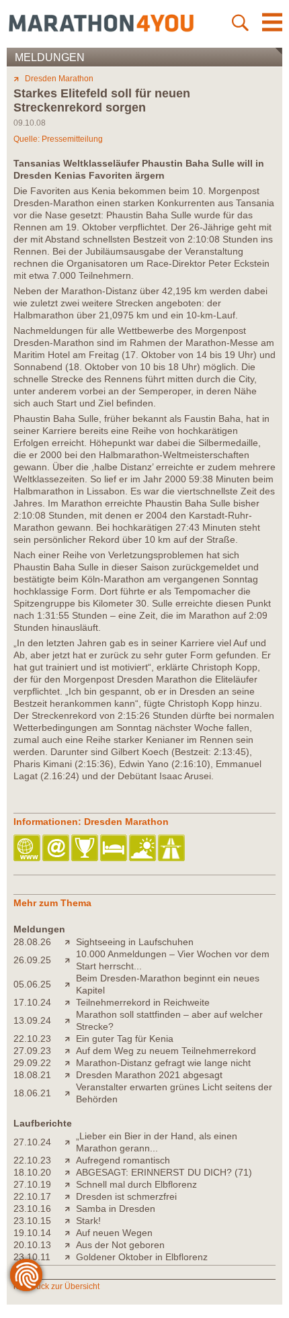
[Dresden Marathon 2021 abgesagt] (70, 1074)
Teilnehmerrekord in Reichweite (143, 1002)
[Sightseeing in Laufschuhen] (70, 941)
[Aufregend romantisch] (70, 1160)
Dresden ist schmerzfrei (126, 1196)
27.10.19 (32, 1184)
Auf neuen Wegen (114, 1232)
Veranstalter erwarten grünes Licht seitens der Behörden (174, 1093)
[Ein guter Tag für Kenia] (70, 1038)
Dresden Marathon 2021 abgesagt (149, 1074)
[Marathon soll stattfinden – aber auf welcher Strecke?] (70, 1020)
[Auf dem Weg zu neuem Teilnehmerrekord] (70, 1050)
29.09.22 (32, 1062)
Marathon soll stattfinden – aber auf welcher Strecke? (169, 1020)
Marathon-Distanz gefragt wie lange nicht (163, 1062)
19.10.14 (32, 1232)
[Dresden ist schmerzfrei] (70, 1196)
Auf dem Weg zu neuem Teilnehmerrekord (166, 1050)
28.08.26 (32, 941)
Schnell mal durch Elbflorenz (136, 1184)
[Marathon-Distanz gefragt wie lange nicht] (70, 1062)
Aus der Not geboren (120, 1244)
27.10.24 (32, 1142)
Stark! (88, 1220)
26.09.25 (32, 960)
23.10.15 (32, 1220)
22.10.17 (32, 1196)
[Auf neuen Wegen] (70, 1232)
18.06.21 (32, 1093)
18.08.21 (32, 1074)
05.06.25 (32, 984)
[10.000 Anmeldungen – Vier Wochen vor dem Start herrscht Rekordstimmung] (70, 960)
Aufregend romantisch (123, 1160)
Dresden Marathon (59, 78)
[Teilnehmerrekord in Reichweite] (70, 1002)
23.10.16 (32, 1208)
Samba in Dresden (115, 1208)
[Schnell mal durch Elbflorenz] (70, 1184)
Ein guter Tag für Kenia (124, 1038)
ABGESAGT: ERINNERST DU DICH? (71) (164, 1172)
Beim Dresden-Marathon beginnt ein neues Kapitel (167, 984)
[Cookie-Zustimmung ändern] (26, 1275)
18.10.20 (32, 1172)
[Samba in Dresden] (70, 1208)
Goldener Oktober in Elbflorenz (142, 1256)
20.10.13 (32, 1244)
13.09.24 (32, 1020)
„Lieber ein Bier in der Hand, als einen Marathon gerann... (156, 1142)
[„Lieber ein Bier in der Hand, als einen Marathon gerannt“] (70, 1142)
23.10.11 (31, 1256)
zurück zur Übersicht (62, 1286)
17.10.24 (32, 1002)
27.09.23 (32, 1050)
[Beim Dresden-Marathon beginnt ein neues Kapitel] (70, 984)
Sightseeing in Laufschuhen (135, 941)
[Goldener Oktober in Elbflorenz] (70, 1257)
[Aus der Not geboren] (70, 1244)
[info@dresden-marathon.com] (56, 848)
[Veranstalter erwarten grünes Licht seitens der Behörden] (70, 1093)
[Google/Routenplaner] (172, 848)
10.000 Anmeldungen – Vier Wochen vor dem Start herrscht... (173, 960)
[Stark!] (70, 1220)
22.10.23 (32, 1038)
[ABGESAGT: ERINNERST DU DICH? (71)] (70, 1172)
